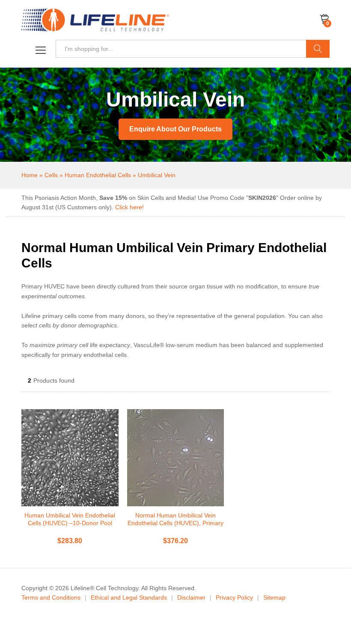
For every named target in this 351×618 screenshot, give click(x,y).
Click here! (129, 207)
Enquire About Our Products (175, 129)
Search (318, 49)
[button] (38, 51)
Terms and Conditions (50, 597)
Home (29, 175)
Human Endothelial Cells (98, 175)
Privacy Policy (234, 597)
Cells (51, 175)
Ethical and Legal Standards (129, 597)
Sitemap (274, 597)
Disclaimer (191, 597)
